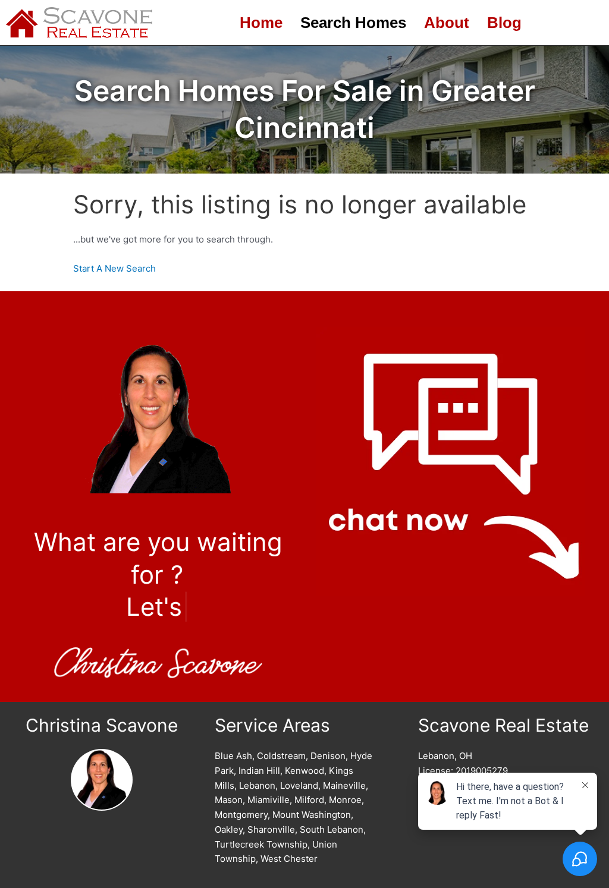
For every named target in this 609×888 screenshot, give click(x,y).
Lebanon (257, 785)
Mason (229, 799)
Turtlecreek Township (261, 844)
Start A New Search (114, 268)
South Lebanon (331, 829)
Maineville (344, 785)
